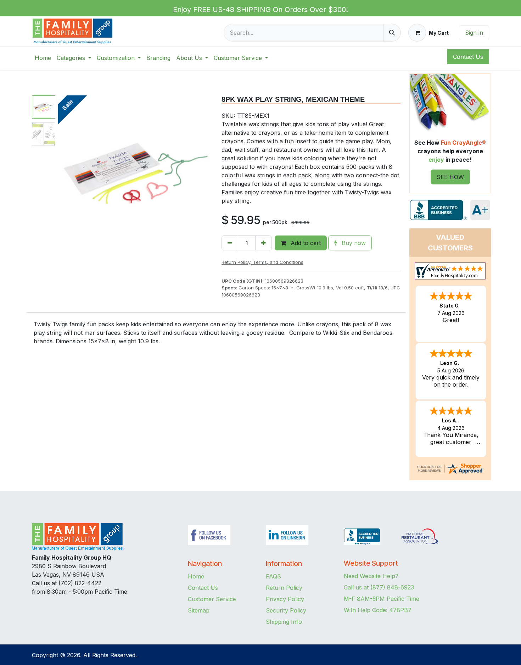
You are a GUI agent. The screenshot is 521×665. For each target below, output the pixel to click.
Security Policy (286, 610)
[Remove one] (230, 242)
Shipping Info (284, 621)
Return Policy (284, 587)
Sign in (474, 32)
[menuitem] (43, 58)
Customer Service (212, 599)
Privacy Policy (285, 599)
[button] (65, 172)
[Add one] (263, 242)
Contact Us (203, 587)
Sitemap (198, 610)
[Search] (392, 32)
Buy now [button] (353, 242)
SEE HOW (450, 177)
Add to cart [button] (305, 242)
